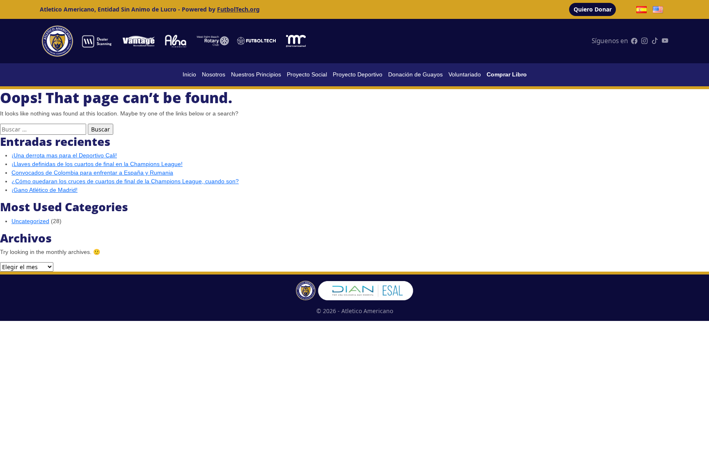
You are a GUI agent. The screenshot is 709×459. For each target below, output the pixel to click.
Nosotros (213, 74)
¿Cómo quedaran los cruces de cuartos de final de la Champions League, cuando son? (125, 181)
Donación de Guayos (415, 74)
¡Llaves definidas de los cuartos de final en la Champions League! (97, 164)
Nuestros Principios (256, 74)
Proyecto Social (307, 74)
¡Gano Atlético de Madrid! (44, 190)
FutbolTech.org (238, 9)
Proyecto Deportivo (357, 74)
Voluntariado (464, 74)
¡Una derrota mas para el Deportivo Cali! (64, 155)
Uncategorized (30, 221)
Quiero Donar (593, 9)
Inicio (189, 74)
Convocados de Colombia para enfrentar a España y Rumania (92, 172)
